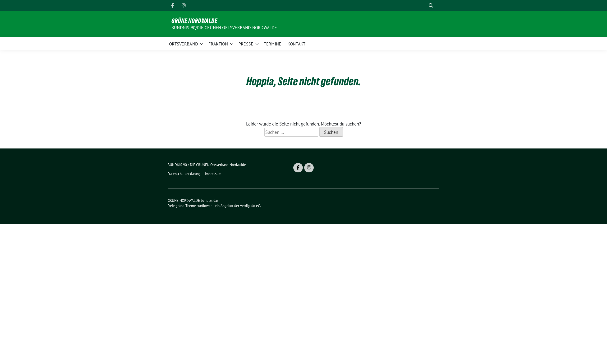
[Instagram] (183, 5)
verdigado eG (250, 205)
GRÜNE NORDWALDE (194, 20)
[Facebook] (172, 5)
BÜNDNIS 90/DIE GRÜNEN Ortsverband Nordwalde (224, 27)
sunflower (204, 205)
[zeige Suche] (431, 5)
